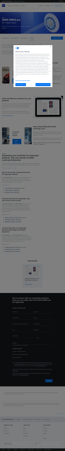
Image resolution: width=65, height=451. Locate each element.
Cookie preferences (20, 84)
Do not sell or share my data (43, 84)
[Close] (50, 46)
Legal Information (26, 80)
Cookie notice (18, 80)
